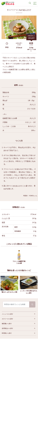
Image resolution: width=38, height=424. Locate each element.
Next (36, 284)
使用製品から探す (7, 328)
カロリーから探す (7, 319)
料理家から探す (7, 333)
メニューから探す (7, 314)
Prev (1, 284)
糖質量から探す (7, 323)
